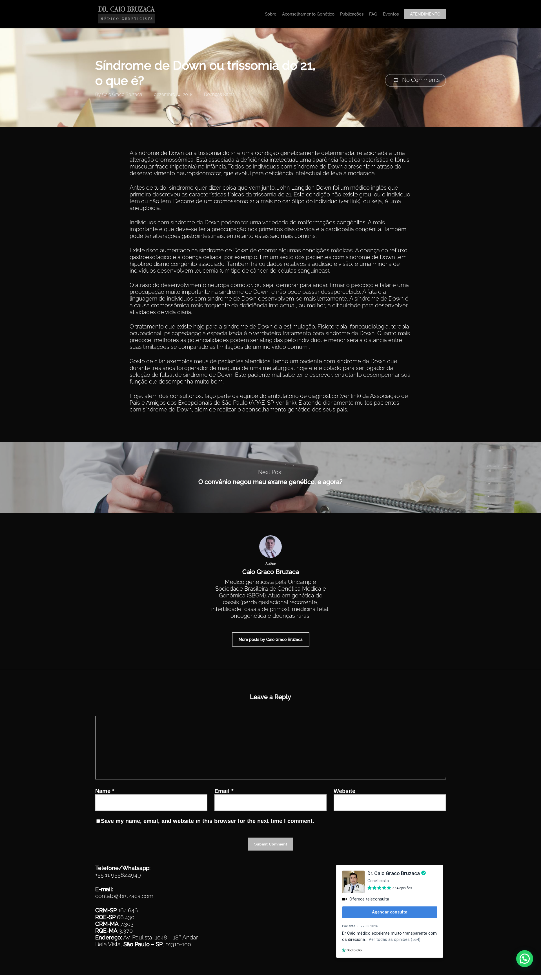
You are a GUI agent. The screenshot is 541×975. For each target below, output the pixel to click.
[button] (524, 958)
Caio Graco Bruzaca (122, 94)
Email (224, 791)
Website (344, 791)
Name (104, 791)
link (354, 201)
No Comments (420, 79)
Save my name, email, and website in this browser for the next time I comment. (207, 821)
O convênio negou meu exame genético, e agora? (270, 477)
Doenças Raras (219, 94)
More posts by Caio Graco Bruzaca (271, 639)
